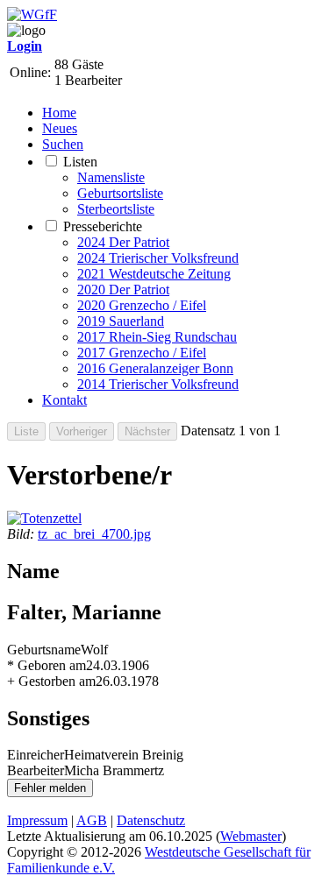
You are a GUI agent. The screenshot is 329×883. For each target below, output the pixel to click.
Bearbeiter (35, 770)
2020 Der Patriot (123, 289)
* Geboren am (46, 665)
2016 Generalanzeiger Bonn (155, 368)
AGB (91, 820)
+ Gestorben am (51, 681)
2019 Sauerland (120, 321)
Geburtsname (44, 649)
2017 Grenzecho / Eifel (141, 352)
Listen (80, 161)
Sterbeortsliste (115, 208)
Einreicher (35, 754)
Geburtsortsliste (120, 193)
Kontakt (64, 399)
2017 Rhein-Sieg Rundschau (157, 336)
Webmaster (251, 836)
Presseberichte (102, 226)
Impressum (37, 820)
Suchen (62, 144)
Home (59, 112)
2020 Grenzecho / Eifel (141, 305)
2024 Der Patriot (123, 242)
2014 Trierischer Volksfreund (158, 384)
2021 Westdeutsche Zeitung (154, 273)
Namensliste (111, 177)
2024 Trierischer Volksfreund (158, 258)
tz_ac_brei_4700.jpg (94, 533)
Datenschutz (151, 820)
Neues (59, 128)
